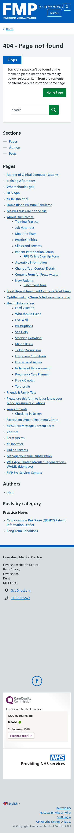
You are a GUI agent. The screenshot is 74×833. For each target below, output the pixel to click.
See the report (19, 735)
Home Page (54, 92)
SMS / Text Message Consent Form (30, 426)
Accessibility (63, 808)
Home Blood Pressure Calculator (29, 205)
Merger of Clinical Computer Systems (32, 175)
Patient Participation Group (34, 252)
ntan (10, 492)
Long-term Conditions (30, 356)
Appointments (17, 409)
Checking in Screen (28, 414)
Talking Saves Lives (28, 350)
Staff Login (64, 817)
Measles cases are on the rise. (27, 211)
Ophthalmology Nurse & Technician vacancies (38, 297)
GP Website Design (48, 821)
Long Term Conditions (22, 531)
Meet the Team (25, 234)
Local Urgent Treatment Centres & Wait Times (39, 291)
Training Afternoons (21, 181)
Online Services (17, 450)
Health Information (20, 303)
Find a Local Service (28, 362)
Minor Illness (24, 344)
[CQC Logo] (18, 703)
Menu (54, 13)
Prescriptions (24, 326)
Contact (12, 432)
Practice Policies (26, 240)
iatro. (67, 821)
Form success (15, 438)
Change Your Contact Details (35, 268)
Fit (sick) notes (25, 380)
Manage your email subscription (29, 456)
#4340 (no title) (17, 199)
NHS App (13, 193)
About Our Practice (20, 217)
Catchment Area (35, 285)
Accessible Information (31, 262)
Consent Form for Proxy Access (36, 274)
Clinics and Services (28, 246)
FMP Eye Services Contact (24, 473)
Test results (22, 386)
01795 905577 (20, 598)
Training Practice (26, 221)
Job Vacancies (24, 228)
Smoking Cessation (28, 338)
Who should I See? (28, 314)
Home (9, 29)
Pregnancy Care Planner (32, 374)
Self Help (21, 332)
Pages (13, 141)
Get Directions (21, 590)
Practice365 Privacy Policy (55, 812)
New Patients (24, 280)
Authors (14, 147)
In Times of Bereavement (32, 368)
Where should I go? (20, 187)
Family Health (24, 308)
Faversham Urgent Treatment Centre (32, 420)
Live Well (21, 320)
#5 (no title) (15, 444)
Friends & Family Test (21, 392)
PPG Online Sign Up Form (41, 256)
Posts (12, 153)
